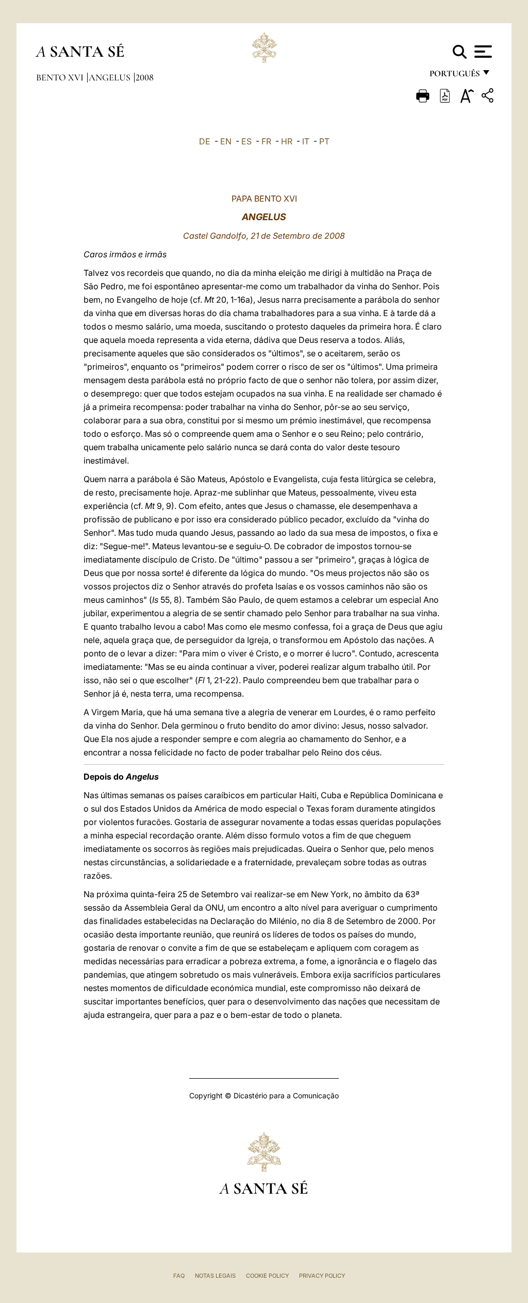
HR (286, 141)
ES (246, 141)
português (454, 76)
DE (204, 141)
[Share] (489, 97)
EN (226, 141)
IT (305, 141)
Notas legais (215, 1275)
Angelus (111, 77)
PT (324, 141)
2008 (145, 77)
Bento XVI (61, 77)
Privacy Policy (322, 1275)
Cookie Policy (267, 1275)
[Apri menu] (482, 51)
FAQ (179, 1275)
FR (266, 141)
